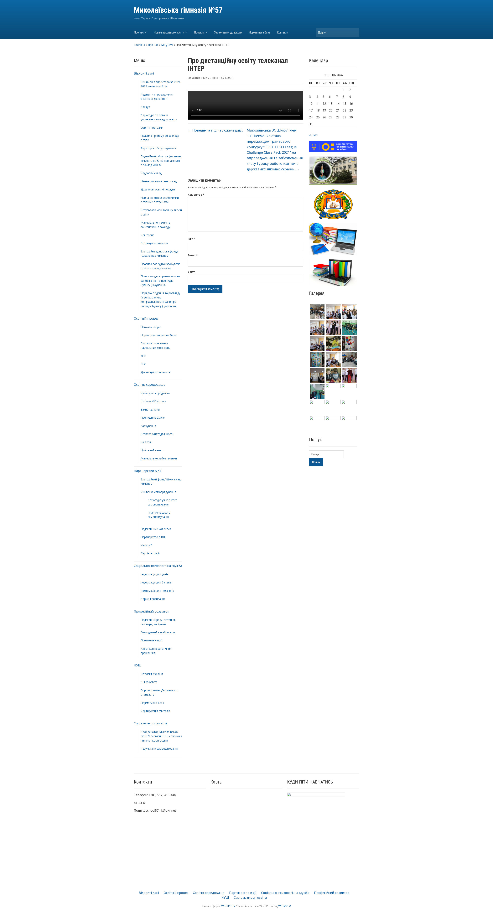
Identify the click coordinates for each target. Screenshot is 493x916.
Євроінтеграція (150, 553)
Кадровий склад (151, 173)
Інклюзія (146, 442)
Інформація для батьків (156, 582)
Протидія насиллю (153, 417)
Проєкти (199, 32)
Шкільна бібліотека (153, 401)
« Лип (313, 135)
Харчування (148, 426)
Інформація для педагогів (157, 591)
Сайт (191, 272)
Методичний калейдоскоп (158, 632)
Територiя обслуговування (158, 148)
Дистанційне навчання (155, 372)
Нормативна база (259, 32)
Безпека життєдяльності (157, 434)
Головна (139, 45)
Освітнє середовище (149, 384)
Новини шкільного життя (169, 32)
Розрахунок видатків (154, 243)
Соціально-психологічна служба (158, 566)
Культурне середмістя (155, 393)
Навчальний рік (151, 327)
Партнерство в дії (147, 471)
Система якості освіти (150, 723)
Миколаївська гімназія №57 (178, 10)
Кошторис (147, 235)
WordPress (228, 906)
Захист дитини (150, 409)
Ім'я (192, 239)
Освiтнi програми (152, 127)
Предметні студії (151, 640)
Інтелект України (152, 674)
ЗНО (143, 364)
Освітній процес (146, 318)
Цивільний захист (152, 450)
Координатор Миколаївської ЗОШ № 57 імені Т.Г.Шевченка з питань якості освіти (161, 736)
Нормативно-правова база (158, 335)
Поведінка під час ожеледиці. (215, 130)
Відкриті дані (144, 73)
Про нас (139, 32)
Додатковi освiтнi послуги (158, 189)
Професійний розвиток (151, 611)
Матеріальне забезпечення (159, 458)
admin (196, 78)
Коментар (196, 194)
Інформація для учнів (154, 574)
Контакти (282, 32)
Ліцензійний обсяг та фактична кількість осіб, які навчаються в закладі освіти (161, 160)
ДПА (143, 356)
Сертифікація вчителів (155, 711)
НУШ (137, 665)
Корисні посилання (153, 599)
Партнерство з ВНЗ (153, 537)
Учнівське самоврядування (158, 492)
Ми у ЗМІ (167, 45)
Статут (145, 107)
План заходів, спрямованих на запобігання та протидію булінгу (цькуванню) (160, 280)
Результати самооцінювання (160, 748)
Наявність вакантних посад (159, 181)
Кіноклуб (146, 545)
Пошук (354, 32)
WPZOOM (284, 906)
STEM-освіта (149, 682)
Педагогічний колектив (156, 529)
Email (193, 255)
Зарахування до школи (228, 32)
